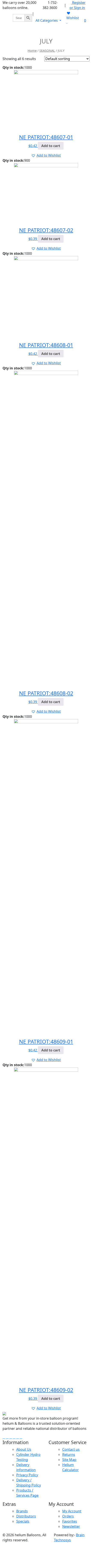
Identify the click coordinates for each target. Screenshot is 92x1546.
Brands (22, 1511)
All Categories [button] (47, 20)
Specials (22, 1521)
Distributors (26, 1516)
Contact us (71, 1449)
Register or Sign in (78, 5)
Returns (68, 1454)
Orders (68, 1516)
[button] (46, 155)
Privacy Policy (27, 1475)
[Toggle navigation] (83, 31)
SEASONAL (47, 50)
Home (32, 50)
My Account (71, 1511)
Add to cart (50, 145)
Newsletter (71, 1526)
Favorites (69, 1521)
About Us (23, 1449)
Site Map (69, 1459)
